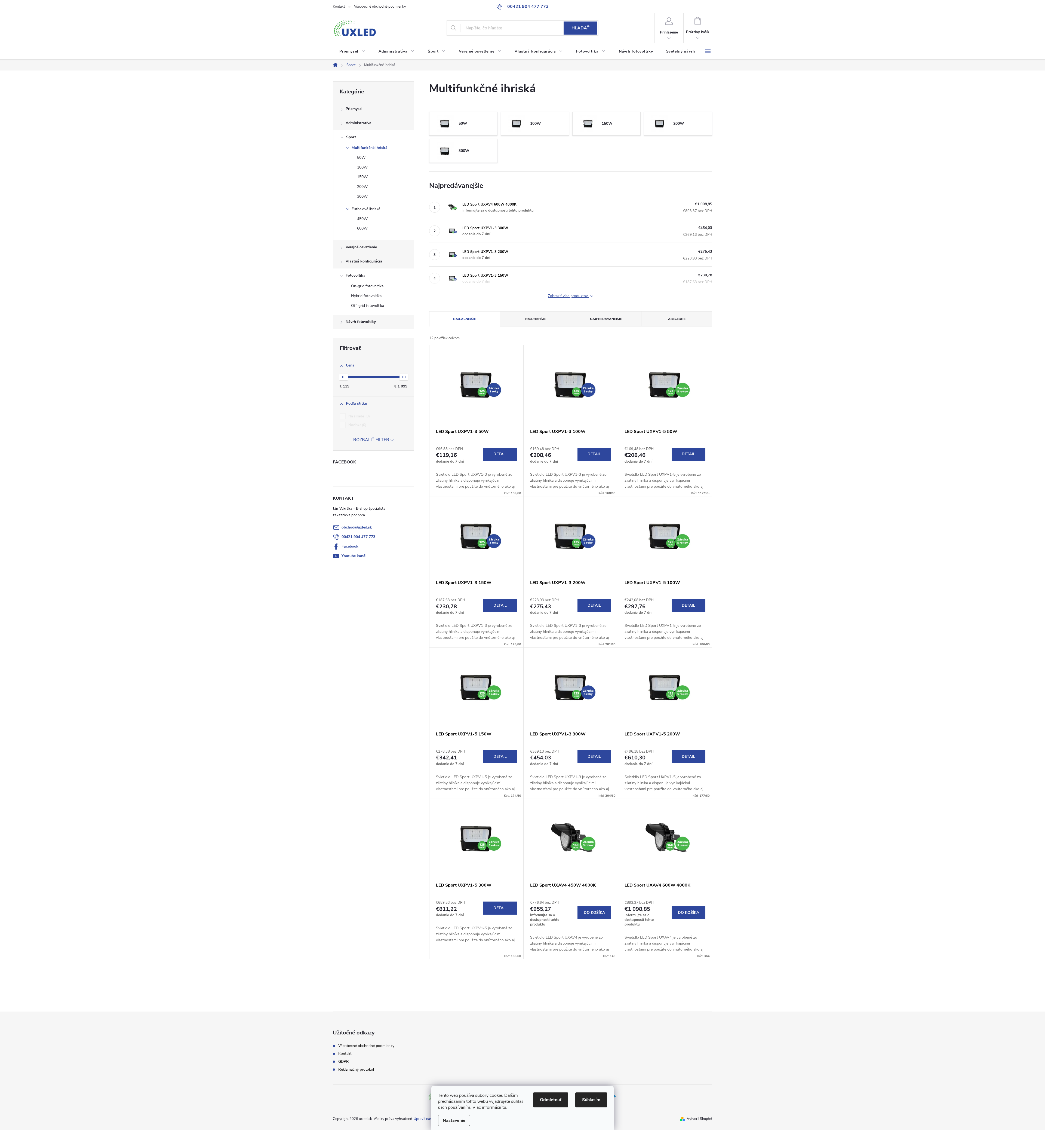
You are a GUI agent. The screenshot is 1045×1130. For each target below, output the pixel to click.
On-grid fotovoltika (367, 286)
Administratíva (358, 123)
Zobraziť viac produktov (568, 296)
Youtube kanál (354, 555)
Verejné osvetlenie (361, 247)
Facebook (350, 546)
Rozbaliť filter (371, 440)
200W (362, 186)
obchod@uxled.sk (357, 527)
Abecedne (677, 319)
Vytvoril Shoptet (699, 1118)
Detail (500, 454)
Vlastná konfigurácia (364, 261)
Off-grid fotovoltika (367, 305)
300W (362, 196)
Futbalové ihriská (366, 209)
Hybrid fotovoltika (366, 295)
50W (361, 157)
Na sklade (358, 416)
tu (504, 1107)
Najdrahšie (535, 319)
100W (362, 167)
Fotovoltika (355, 275)
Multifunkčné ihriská (370, 147)
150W (362, 176)
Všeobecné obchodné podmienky (380, 6)
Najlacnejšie (464, 319)
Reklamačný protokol (356, 1069)
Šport (351, 137)
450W (362, 218)
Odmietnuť (550, 1100)
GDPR (343, 1061)
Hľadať (580, 28)
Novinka (356, 425)
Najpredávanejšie (606, 319)
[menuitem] (352, 51)
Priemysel (354, 108)
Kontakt (339, 6)
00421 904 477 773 (358, 536)
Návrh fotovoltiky (361, 321)
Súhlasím (591, 1100)
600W (362, 228)
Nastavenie (454, 1120)
